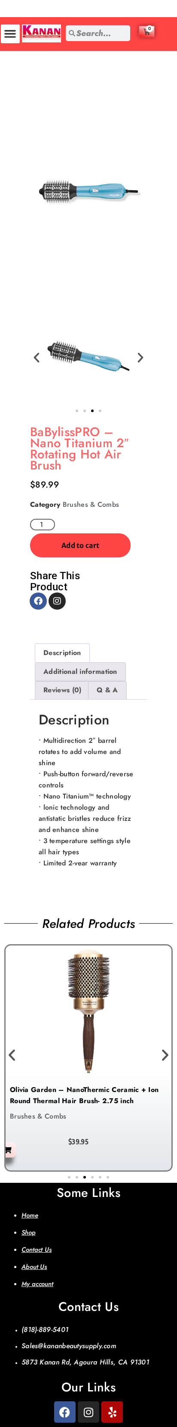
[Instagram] (57, 601)
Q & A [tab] (107, 690)
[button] (10, 33)
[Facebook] (38, 601)
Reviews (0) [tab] (62, 690)
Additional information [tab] (80, 671)
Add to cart (80, 545)
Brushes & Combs (91, 504)
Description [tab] (62, 653)
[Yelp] (112, 1412)
